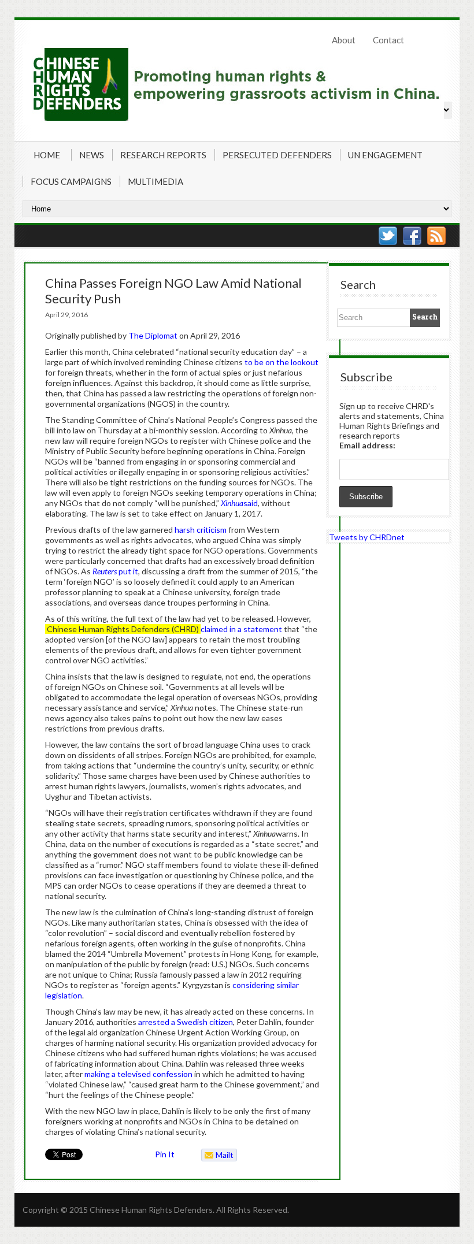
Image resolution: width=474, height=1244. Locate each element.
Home (47, 155)
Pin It (165, 1154)
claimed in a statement (241, 629)
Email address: (367, 445)
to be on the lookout (282, 362)
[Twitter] (388, 235)
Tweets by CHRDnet (367, 537)
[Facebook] (412, 235)
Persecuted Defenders (277, 155)
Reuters (105, 571)
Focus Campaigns (71, 181)
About (344, 40)
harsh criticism (201, 529)
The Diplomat (152, 335)
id (254, 503)
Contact (388, 40)
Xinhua (232, 503)
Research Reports (163, 155)
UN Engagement (385, 155)
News (91, 155)
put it (128, 571)
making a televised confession (138, 1074)
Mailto (218, 1155)
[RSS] (436, 235)
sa (247, 503)
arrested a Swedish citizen (185, 1022)
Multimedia (155, 181)
